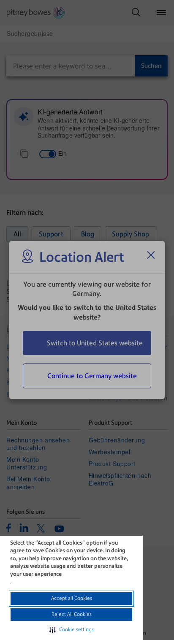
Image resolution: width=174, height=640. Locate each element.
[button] (71, 630)
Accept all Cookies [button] (71, 598)
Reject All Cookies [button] (72, 614)
